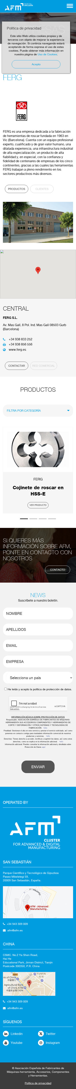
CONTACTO (57, 569)
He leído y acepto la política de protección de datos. (40, 689)
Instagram (53, 1043)
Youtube (16, 1043)
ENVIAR (38, 767)
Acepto (36, 64)
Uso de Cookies (47, 54)
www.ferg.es (17, 349)
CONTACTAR (16, 365)
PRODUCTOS (16, 188)
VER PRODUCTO (38, 505)
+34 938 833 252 (20, 339)
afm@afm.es (15, 930)
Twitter (50, 1034)
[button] (38, 270)
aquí (43, 747)
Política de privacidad (38, 1083)
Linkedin (17, 1034)
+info (45, 728)
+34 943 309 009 (17, 923)
